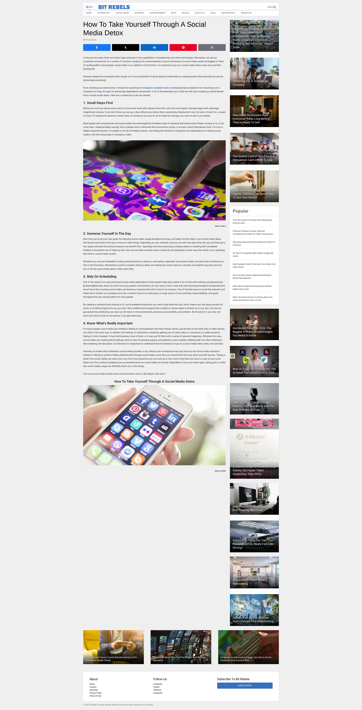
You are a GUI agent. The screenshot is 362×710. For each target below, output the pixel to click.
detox (198, 65)
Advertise (94, 690)
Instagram (157, 693)
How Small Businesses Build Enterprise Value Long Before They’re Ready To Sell (251, 118)
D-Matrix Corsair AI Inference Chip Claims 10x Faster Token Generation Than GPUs (254, 470)
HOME (88, 13)
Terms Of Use (95, 696)
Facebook (157, 684)
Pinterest (157, 690)
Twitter (156, 687)
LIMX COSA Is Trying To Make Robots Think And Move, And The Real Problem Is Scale (253, 406)
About (92, 684)
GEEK (213, 13)
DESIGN (185, 13)
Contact (93, 687)
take (169, 285)
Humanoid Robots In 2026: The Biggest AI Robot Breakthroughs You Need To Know (253, 331)
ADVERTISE (246, 13)
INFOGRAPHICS (228, 13)
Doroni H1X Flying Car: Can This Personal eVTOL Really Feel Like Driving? (253, 544)
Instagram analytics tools (155, 87)
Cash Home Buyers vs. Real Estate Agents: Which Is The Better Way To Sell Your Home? (254, 193)
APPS (173, 13)
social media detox (99, 95)
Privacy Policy (96, 693)
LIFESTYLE (200, 13)
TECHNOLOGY (103, 13)
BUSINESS (139, 13)
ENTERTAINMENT (157, 13)
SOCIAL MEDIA (122, 13)
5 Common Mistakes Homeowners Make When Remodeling (249, 580)
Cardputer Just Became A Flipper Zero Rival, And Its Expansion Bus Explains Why (246, 659)
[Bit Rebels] (113, 8)
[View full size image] (154, 180)
